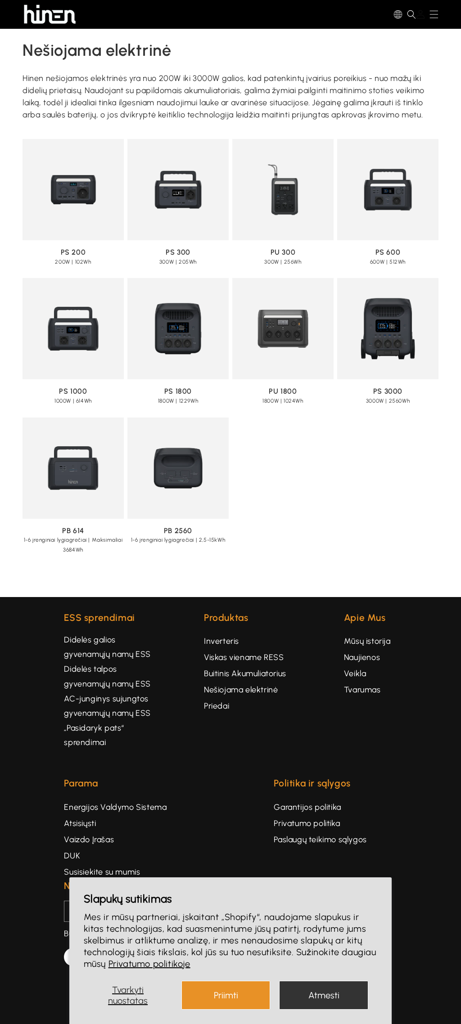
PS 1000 (73, 391)
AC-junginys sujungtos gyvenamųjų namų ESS (107, 706)
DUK (72, 856)
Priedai (216, 706)
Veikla (355, 673)
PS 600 (388, 252)
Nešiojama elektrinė (241, 690)
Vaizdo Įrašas (89, 839)
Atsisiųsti (80, 823)
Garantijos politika (307, 807)
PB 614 (73, 530)
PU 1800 (283, 391)
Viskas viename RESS (244, 657)
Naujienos (362, 657)
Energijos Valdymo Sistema (115, 807)
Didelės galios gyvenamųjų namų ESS (107, 647)
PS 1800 (178, 391)
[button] (411, 14)
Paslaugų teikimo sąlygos (320, 839)
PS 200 (73, 252)
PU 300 (283, 252)
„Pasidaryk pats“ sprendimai (94, 735)
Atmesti (323, 995)
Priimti (226, 995)
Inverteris (221, 641)
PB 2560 (178, 530)
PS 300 (178, 252)
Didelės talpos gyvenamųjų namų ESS (107, 676)
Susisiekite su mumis (102, 872)
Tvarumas (362, 690)
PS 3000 (387, 391)
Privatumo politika (307, 823)
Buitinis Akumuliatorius (245, 673)
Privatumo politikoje (149, 963)
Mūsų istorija (367, 641)
